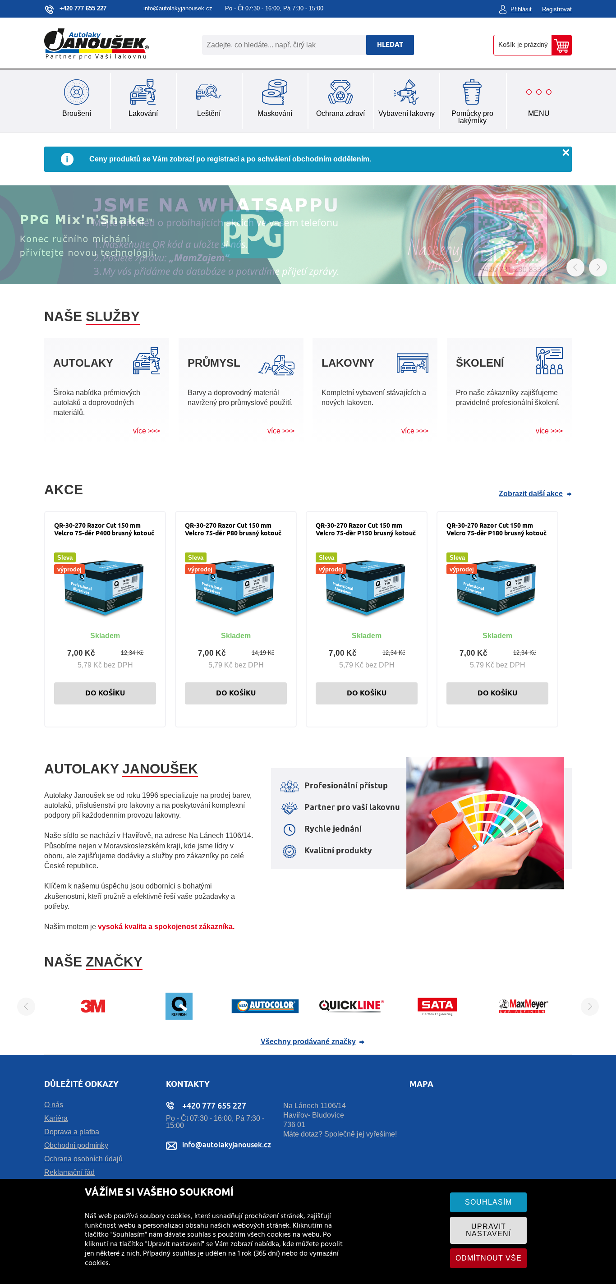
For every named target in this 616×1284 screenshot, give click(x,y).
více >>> (146, 431)
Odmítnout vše (488, 1258)
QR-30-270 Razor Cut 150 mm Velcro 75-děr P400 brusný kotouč (104, 529)
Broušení (76, 113)
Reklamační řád (69, 1172)
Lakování (143, 113)
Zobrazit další (531, 493)
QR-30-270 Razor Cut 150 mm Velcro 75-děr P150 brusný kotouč (366, 529)
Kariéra (56, 1118)
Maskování (274, 113)
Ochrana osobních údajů (83, 1159)
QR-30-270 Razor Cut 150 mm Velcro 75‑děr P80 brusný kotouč (233, 529)
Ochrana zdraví (340, 113)
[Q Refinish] (179, 1017)
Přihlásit (521, 9)
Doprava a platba (71, 1132)
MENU (539, 113)
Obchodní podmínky (76, 1145)
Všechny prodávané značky (308, 1041)
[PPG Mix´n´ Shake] (308, 235)
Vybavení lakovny (406, 113)
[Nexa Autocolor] (265, 1017)
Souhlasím (488, 1202)
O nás (53, 1105)
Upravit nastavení (488, 1230)
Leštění (209, 113)
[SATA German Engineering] (437, 1017)
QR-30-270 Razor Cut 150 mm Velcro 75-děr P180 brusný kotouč (496, 529)
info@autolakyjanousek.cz (177, 8)
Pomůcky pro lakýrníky (472, 117)
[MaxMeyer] (523, 1017)
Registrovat (557, 9)
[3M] (93, 1017)
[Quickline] (351, 1017)
